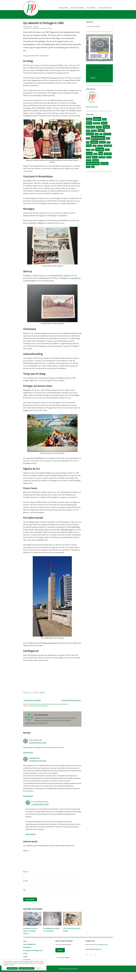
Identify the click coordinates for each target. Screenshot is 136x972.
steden (95, 153)
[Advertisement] (52, 675)
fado (96, 134)
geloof (88, 138)
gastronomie (107, 134)
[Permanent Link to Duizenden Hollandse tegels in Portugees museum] (32, 913)
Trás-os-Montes (102, 157)
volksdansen (45, 705)
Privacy (25, 953)
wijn (93, 166)
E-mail (25, 881)
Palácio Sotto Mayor (50, 643)
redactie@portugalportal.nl (93, 949)
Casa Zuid (74, 278)
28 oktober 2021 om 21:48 (37, 742)
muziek (89, 145)
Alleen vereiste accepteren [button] (26, 968)
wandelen (104, 163)
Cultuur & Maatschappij (39, 704)
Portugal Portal (102, 944)
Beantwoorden (28, 752)
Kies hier (93, 78)
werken (88, 166)
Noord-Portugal (107, 145)
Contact (25, 956)
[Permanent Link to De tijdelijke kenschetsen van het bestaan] (52, 913)
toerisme (88, 157)
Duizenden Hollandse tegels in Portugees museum (30, 930)
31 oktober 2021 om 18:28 (39, 804)
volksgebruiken (93, 163)
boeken (104, 123)
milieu (108, 142)
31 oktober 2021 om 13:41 (37, 761)
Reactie (26, 850)
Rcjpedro (61, 638)
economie (94, 130)
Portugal (99, 149)
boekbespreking (96, 123)
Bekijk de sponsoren (92, 107)
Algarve (97, 119)
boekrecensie (90, 127)
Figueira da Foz (33, 705)
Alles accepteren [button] (12, 968)
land (88, 142)
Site (24, 890)
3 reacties (36, 26)
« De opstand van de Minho (32, 700)
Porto (93, 149)
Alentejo (89, 119)
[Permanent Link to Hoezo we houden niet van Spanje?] (72, 913)
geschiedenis (98, 137)
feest (101, 134)
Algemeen (30, 704)
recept (107, 149)
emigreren (90, 134)
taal (100, 153)
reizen (89, 153)
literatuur (102, 142)
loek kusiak (32, 758)
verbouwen (89, 160)
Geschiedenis (48, 704)
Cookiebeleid (27, 960)
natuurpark (100, 145)
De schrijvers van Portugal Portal (32, 950)
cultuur (106, 127)
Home (25, 941)
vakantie (109, 157)
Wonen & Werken (64, 704)
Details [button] (38, 968)
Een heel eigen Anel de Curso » (71, 700)
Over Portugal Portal (29, 944)
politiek (88, 149)
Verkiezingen (95, 160)
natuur (94, 145)
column (99, 127)
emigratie (101, 131)
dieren (88, 130)
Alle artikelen (27, 947)
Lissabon (94, 142)
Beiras (89, 123)
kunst (108, 138)
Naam (25, 872)
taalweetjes (107, 154)
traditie (95, 157)
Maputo (39, 705)
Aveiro (104, 119)
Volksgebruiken (55, 704)
